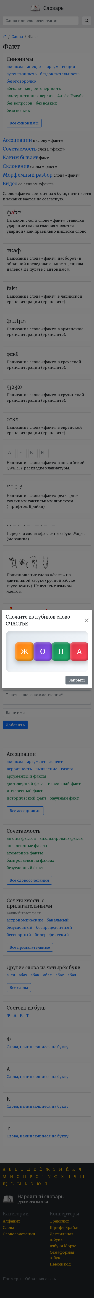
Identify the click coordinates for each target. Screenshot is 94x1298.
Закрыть (76, 680)
